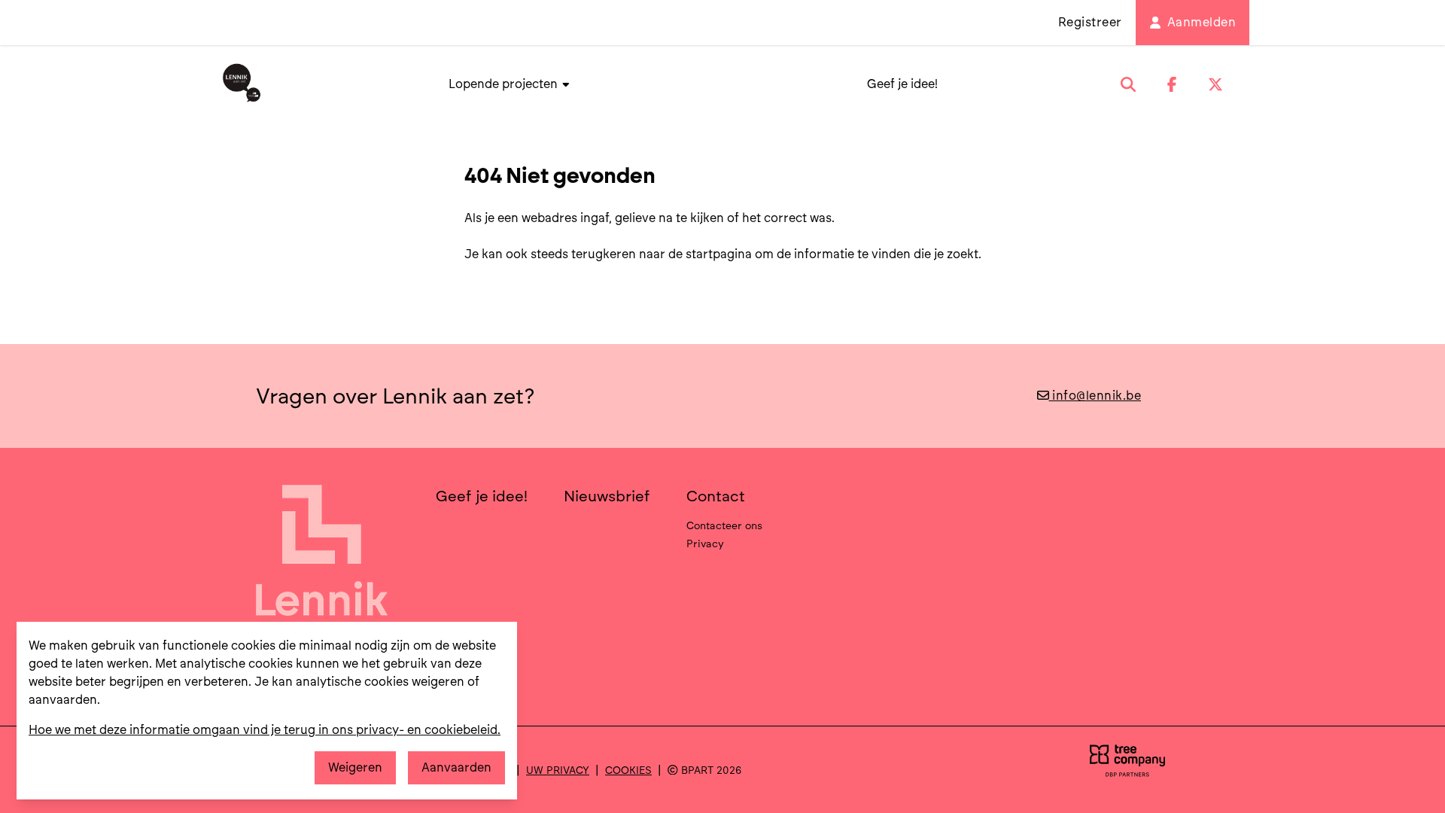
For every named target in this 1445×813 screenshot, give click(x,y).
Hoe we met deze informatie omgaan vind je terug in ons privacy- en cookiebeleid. (264, 730)
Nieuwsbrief (607, 496)
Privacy (705, 543)
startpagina (719, 254)
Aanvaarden (456, 767)
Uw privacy (557, 770)
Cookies (628, 770)
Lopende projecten (505, 84)
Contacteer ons (724, 525)
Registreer (1090, 22)
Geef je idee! (902, 84)
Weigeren (355, 767)
